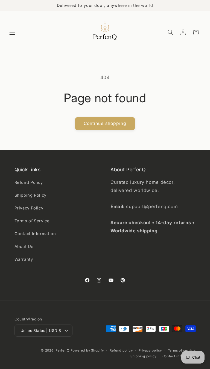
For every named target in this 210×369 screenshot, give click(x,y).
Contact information (179, 356)
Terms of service (182, 350)
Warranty (23, 259)
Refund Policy (28, 182)
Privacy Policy (28, 208)
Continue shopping (105, 123)
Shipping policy (143, 356)
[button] (12, 32)
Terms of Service (32, 220)
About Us (24, 246)
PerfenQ (62, 350)
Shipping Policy (30, 195)
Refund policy (121, 350)
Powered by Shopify (87, 350)
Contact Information (35, 233)
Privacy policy (150, 350)
